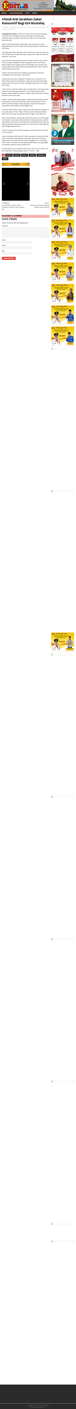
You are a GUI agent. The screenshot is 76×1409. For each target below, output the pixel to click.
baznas (17, 155)
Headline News (41, 27)
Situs (3, 251)
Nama (4, 240)
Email (3, 245)
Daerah (34, 27)
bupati (25, 155)
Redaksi (34, 13)
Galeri (27, 13)
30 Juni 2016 (7, 27)
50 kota (9, 155)
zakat (5, 158)
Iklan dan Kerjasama (16, 13)
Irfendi (32, 155)
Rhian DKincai (17, 27)
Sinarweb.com (42, 1407)
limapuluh (41, 155)
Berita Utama (27, 27)
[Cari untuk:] (62, 19)
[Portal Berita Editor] (38, 10)
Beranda (4, 13)
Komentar (5, 226)
